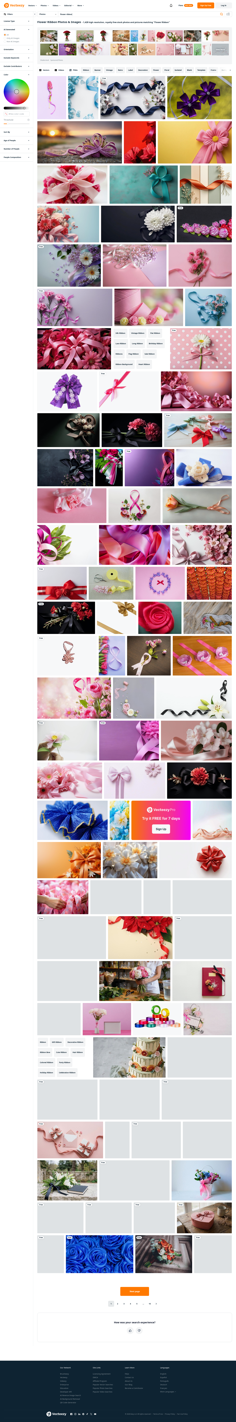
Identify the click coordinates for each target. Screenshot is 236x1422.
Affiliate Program (100, 1381)
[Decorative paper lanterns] (209, 583)
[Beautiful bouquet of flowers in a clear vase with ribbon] (213, 1254)
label (130, 70)
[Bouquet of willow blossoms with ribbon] (71, 937)
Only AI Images (13, 38)
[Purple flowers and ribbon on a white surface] (69, 265)
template (201, 70)
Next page (135, 1291)
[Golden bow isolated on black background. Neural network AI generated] (67, 981)
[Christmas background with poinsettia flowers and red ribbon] (140, 937)
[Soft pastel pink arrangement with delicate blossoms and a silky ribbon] (196, 740)
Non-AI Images (13, 41)
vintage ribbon (137, 333)
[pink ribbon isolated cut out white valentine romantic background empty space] (67, 1100)
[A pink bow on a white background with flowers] (157, 897)
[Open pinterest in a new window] (83, 1414)
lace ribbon (121, 343)
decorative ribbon (75, 1042)
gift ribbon (57, 1042)
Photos (44, 5)
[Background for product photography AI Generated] (69, 860)
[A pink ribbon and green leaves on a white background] (67, 545)
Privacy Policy (170, 1414)
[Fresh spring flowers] (115, 897)
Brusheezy (64, 1374)
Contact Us (129, 1377)
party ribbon (64, 1062)
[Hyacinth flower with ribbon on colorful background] (51, 97)
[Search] (221, 14)
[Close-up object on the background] (159, 618)
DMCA (95, 1377)
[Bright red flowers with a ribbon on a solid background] (140, 142)
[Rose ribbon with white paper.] (62, 583)
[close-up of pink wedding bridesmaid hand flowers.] (202, 656)
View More (220, 49)
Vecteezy (63, 1377)
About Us (128, 1381)
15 (150, 1304)
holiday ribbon (46, 1072)
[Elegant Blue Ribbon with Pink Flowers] (144, 184)
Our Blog (128, 1384)
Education (64, 1388)
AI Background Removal (70, 1399)
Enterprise (64, 1384)
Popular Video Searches (102, 1392)
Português (164, 1381)
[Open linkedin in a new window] (79, 1414)
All (8, 35)
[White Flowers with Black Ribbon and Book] (67, 1180)
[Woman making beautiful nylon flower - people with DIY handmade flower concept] (67, 740)
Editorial (67, 5)
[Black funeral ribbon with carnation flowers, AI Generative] (132, 430)
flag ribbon (133, 354)
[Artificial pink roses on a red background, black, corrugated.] (204, 224)
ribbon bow (45, 1052)
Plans (181, 5)
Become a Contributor (134, 1388)
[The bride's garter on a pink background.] (71, 505)
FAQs (127, 1374)
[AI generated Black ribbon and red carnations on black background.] (199, 780)
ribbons (119, 354)
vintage (109, 70)
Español (163, 1377)
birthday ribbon (156, 343)
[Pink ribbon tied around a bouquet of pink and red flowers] (72, 184)
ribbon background (124, 364)
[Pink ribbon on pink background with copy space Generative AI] (196, 391)
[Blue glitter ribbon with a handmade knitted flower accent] (204, 467)
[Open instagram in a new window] (75, 1414)
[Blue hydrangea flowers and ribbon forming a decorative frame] (83, 97)
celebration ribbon (67, 1072)
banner (98, 70)
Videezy (63, 1381)
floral (166, 70)
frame (213, 70)
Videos (55, 5)
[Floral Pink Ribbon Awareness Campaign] (149, 467)
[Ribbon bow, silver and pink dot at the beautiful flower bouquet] (109, 467)
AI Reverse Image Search (70, 1395)
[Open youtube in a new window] (95, 1414)
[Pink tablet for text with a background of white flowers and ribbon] (135, 265)
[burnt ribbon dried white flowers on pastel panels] (206, 184)
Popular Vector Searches (103, 1384)
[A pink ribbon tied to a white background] (129, 391)
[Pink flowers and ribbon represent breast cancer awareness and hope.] (200, 265)
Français (163, 1388)
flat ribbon (155, 333)
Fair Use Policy (182, 1414)
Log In (223, 5)
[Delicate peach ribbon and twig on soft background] (212, 820)
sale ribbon (150, 354)
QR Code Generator (68, 1402)
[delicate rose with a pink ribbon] (129, 1100)
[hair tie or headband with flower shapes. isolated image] (67, 656)
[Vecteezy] (14, 5)
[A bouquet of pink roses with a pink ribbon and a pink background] (74, 698)
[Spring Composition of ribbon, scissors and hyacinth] (111, 583)
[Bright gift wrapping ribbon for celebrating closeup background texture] (134, 545)
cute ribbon (61, 1052)
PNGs (75, 70)
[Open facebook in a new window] (71, 1414)
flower (156, 70)
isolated (178, 70)
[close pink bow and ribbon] (69, 780)
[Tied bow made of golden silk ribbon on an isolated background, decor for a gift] (116, 618)
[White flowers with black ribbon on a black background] (138, 224)
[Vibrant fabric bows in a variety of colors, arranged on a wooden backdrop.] (198, 430)
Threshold (8, 119)
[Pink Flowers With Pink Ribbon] (74, 307)
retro (120, 70)
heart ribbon (144, 364)
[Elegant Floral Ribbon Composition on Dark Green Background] (68, 430)
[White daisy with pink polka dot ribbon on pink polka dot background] (201, 348)
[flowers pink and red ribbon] (74, 348)
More (79, 5)
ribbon (86, 70)
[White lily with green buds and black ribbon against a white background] (194, 698)
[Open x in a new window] (91, 1414)
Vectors (31, 5)
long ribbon (137, 343)
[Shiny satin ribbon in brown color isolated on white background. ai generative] (60, 1217)
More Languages (167, 1392)
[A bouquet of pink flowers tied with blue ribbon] (208, 307)
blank (189, 70)
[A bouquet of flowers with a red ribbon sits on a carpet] (163, 1254)
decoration (143, 70)
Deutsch (163, 1384)
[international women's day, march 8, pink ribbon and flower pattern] (134, 505)
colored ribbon (46, 1062)
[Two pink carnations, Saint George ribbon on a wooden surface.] (207, 618)
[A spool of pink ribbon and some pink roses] (148, 307)
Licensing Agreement (102, 1374)
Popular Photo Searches (102, 1388)
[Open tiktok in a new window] (87, 1414)
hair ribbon (78, 1052)
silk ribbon (120, 333)
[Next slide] (228, 70)
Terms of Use (158, 1414)
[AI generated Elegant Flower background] (130, 860)
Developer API (66, 1392)
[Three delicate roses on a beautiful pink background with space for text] (108, 1217)
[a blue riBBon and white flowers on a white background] (132, 97)
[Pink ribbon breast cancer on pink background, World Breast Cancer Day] (199, 1057)
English (163, 1374)
